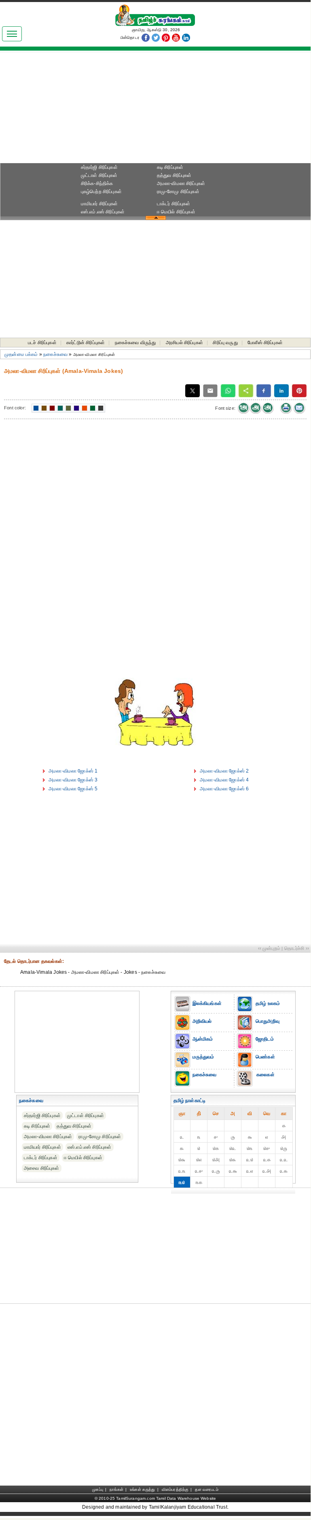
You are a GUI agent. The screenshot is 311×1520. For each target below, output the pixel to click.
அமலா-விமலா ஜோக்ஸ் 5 (73, 789)
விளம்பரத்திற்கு (175, 1489)
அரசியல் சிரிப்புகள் (184, 342)
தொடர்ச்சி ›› (296, 948)
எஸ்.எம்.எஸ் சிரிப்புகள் (103, 212)
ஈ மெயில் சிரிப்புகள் (176, 212)
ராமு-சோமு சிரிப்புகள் (178, 191)
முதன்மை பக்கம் (21, 354)
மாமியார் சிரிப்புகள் (99, 203)
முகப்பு (97, 1489)
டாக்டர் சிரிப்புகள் (173, 203)
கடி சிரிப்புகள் (170, 167)
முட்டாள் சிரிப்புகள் (99, 175)
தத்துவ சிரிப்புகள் (174, 175)
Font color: (15, 407)
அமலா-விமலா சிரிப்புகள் (181, 183)
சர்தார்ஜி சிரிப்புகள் (99, 167)
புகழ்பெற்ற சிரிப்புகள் (101, 191)
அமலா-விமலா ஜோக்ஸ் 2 (224, 771)
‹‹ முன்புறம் (269, 948)
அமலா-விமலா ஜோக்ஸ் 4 (224, 780)
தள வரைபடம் (206, 1489)
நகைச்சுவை (55, 354)
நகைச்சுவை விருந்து (135, 342)
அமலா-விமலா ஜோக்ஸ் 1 (73, 771)
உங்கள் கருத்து (142, 1489)
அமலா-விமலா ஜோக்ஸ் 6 (224, 789)
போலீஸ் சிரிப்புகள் (265, 342)
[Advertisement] (155, 109)
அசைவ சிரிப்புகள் (41, 1168)
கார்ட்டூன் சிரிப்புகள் (85, 342)
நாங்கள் (116, 1489)
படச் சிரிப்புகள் (42, 342)
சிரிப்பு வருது (225, 342)
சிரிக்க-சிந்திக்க (97, 183)
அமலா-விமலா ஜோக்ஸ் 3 (73, 780)
